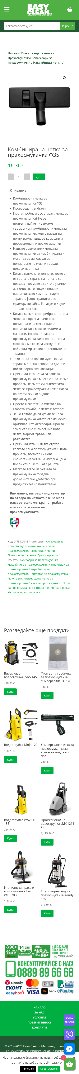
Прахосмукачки (19, 58)
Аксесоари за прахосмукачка (39, 560)
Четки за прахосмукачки (24, 592)
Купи (39, 177)
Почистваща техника (36, 53)
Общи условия (49, 1068)
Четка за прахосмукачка (45, 583)
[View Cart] (70, 10)
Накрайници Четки (47, 62)
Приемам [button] (28, 1068)
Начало (13, 53)
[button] (64, 78)
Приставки (15, 578)
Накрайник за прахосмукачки (27, 564)
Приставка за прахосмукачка (49, 574)
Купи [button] (10, 692)
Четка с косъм (60, 588)
